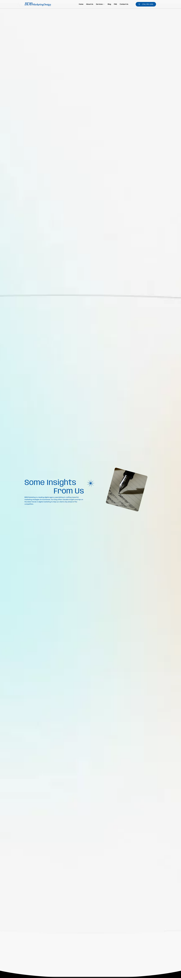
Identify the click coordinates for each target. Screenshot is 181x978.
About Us (89, 4)
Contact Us (124, 4)
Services (99, 4)
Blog (109, 4)
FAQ (115, 4)
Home (81, 4)
